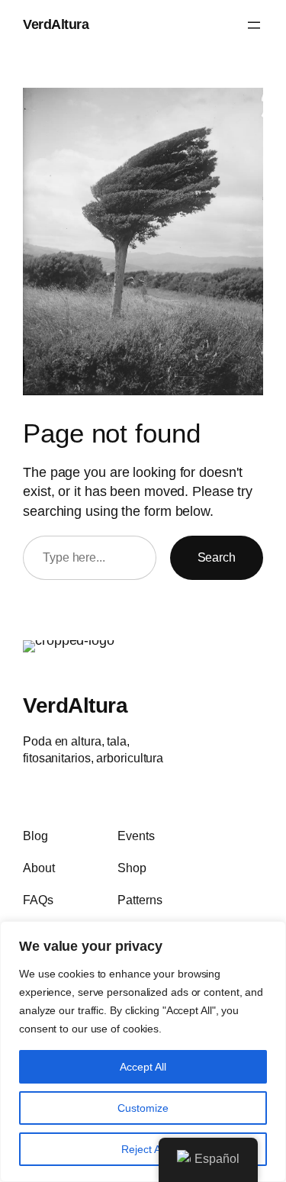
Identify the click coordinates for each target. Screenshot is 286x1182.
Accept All (143, 1067)
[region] (143, 1051)
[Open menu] (254, 25)
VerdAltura (55, 24)
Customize (143, 1108)
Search (217, 557)
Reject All (143, 1149)
